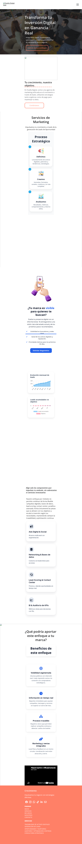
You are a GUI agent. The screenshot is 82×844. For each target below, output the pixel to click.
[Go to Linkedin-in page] (41, 802)
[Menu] (77, 4)
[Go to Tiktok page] (38, 802)
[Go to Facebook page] (26, 802)
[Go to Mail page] (45, 802)
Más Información (41, 468)
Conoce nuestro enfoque (37, 48)
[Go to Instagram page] (30, 802)
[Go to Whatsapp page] (34, 802)
